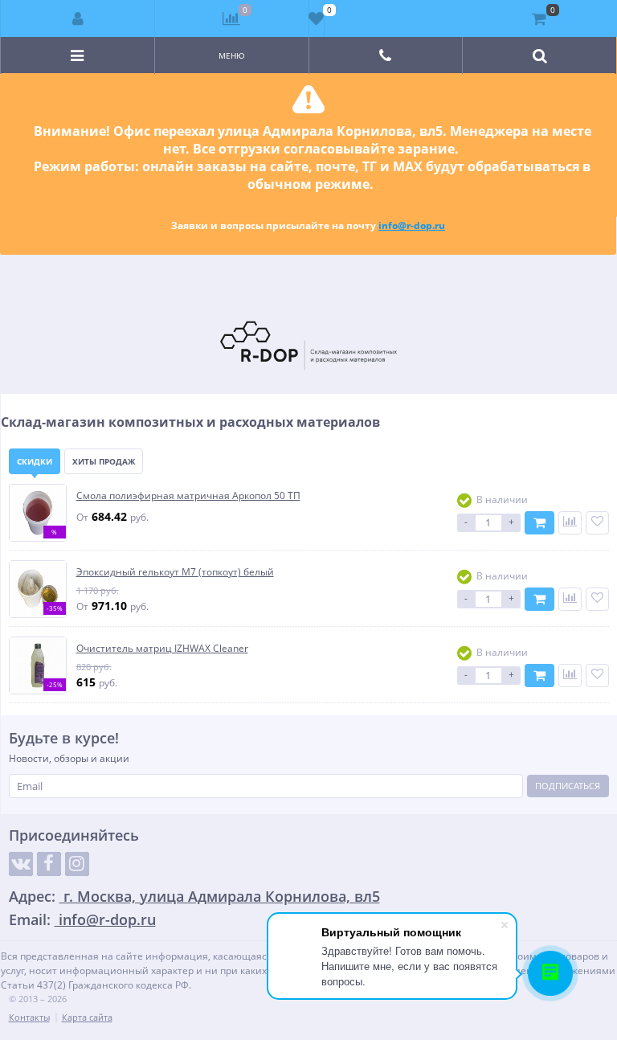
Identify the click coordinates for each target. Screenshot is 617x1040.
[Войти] (78, 18)
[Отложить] (597, 522)
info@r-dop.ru (411, 225)
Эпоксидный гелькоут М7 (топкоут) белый (175, 572)
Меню (232, 55)
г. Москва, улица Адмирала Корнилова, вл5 (219, 896)
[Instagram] (77, 864)
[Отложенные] (316, 18)
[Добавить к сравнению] (570, 522)
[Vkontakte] (21, 864)
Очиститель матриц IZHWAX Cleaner (162, 648)
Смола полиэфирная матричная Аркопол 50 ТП (188, 495)
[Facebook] (49, 864)
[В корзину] (539, 522)
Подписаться (567, 786)
